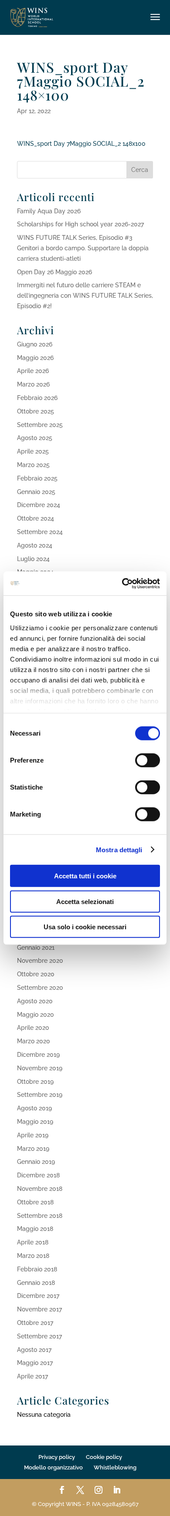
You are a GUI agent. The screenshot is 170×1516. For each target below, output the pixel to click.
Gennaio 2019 (36, 1161)
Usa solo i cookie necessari (85, 927)
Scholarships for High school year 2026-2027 (80, 224)
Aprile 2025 (33, 451)
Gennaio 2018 (36, 1282)
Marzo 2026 (33, 384)
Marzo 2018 (33, 1255)
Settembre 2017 (39, 1336)
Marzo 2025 (33, 464)
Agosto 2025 (34, 437)
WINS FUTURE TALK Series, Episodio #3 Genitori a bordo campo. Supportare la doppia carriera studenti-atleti (83, 248)
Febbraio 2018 (37, 1269)
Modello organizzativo (53, 1467)
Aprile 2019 (32, 1135)
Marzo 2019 (33, 1148)
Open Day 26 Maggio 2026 (54, 272)
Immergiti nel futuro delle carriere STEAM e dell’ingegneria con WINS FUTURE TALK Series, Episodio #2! (85, 295)
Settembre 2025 (40, 424)
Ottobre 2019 (35, 1081)
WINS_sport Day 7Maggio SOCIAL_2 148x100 (81, 143)
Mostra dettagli (119, 849)
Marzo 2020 (33, 1041)
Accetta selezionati (85, 901)
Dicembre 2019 (38, 1054)
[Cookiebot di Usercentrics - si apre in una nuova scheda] (122, 583)
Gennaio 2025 (36, 491)
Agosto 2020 (35, 1001)
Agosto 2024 (34, 545)
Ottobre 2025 (35, 411)
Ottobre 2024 (35, 518)
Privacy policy (56, 1457)
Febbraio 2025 (37, 478)
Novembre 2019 (39, 1068)
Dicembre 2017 (38, 1295)
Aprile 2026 (33, 370)
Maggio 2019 (35, 1121)
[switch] (147, 760)
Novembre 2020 (40, 960)
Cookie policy (104, 1457)
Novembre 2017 (39, 1309)
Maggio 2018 (35, 1228)
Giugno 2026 (34, 344)
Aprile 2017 (32, 1376)
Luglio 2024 (33, 558)
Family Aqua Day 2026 (49, 211)
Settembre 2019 (39, 1094)
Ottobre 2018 (35, 1202)
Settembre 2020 (40, 987)
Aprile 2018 (32, 1242)
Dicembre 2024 (38, 504)
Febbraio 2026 (37, 397)
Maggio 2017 (35, 1362)
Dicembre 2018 (38, 1175)
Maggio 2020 (35, 1014)
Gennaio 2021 (35, 947)
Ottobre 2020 (35, 974)
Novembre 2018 (39, 1188)
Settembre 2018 (39, 1215)
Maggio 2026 (35, 357)
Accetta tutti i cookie (85, 876)
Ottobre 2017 (35, 1322)
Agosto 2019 (34, 1108)
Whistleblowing (115, 1467)
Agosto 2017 (34, 1349)
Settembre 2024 (40, 531)
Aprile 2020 (33, 1027)
